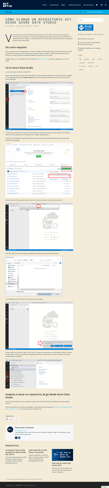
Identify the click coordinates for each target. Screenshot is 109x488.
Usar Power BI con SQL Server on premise (38, 451)
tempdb (90, 66)
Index (93, 59)
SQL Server (82, 66)
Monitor (100, 59)
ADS (80, 59)
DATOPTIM (19, 485)
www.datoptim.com (20, 430)
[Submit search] (101, 20)
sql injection (90, 63)
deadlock (86, 59)
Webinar (81, 69)
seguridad (82, 63)
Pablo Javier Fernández (25, 26)
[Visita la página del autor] (10, 429)
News (37, 26)
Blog (85, 12)
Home (80, 12)
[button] (102, 5)
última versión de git (44, 59)
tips (96, 66)
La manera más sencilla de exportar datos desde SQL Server (15, 452)
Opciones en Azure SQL (87, 39)
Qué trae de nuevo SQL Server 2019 (61, 464)
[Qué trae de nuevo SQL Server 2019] (62, 455)
